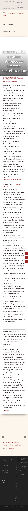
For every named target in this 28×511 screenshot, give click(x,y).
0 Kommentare (11, 448)
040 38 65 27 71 (9, 4)
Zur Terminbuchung (7, 1)
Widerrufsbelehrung (22, 471)
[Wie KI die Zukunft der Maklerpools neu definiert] (14, 432)
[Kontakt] (26, 253)
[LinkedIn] (6, 486)
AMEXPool (10, 78)
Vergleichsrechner (6, 79)
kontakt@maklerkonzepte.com (9, 8)
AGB (22, 475)
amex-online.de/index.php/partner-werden (13, 179)
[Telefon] (26, 257)
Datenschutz (22, 458)
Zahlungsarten (22, 467)
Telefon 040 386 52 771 (5, 462)
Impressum (22, 462)
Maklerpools (10, 77)
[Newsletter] (26, 261)
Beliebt (14, 459)
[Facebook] (4, 486)
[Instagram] (2, 486)
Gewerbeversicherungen (18, 78)
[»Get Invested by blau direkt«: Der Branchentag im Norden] (12, 471)
